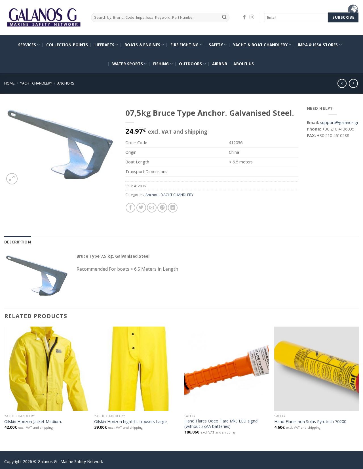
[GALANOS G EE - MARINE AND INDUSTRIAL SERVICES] (43, 18)
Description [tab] (17, 242)
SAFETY (216, 44)
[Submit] (224, 17)
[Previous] (4, 388)
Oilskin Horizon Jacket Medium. (33, 421)
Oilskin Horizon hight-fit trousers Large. (131, 421)
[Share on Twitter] (141, 208)
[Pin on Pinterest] (162, 208)
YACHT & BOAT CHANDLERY (260, 44)
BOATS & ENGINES (142, 44)
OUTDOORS (190, 63)
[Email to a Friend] (152, 208)
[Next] (358, 388)
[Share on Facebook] (130, 208)
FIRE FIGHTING (184, 44)
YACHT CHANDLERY (36, 83)
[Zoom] (12, 178)
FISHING (161, 63)
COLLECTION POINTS (67, 44)
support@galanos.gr (339, 122)
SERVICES (27, 44)
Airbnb (219, 63)
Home (9, 83)
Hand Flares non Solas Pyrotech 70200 (310, 421)
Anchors (65, 83)
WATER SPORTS (127, 63)
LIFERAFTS (104, 44)
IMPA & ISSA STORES (318, 44)
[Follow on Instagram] (252, 17)
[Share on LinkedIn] (173, 208)
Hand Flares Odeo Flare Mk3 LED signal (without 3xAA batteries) (221, 423)
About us (243, 63)
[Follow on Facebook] (244, 17)
